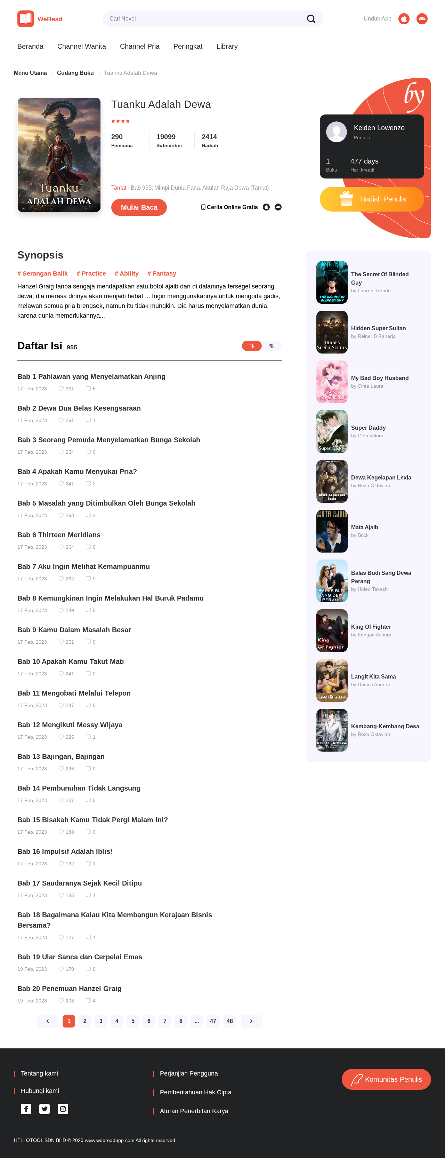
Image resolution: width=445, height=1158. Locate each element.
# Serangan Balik (42, 273)
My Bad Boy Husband (380, 378)
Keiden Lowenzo (379, 128)
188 (70, 832)
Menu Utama (30, 73)
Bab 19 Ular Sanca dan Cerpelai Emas (79, 957)
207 (70, 800)
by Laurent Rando (371, 290)
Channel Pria (140, 46)
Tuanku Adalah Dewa (130, 73)
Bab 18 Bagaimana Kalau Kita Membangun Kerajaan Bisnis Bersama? (114, 920)
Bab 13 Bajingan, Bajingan (61, 756)
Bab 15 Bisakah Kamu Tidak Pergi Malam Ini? (92, 820)
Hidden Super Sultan (378, 328)
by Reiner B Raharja (373, 336)
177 (70, 937)
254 (70, 452)
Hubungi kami (40, 1090)
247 (70, 705)
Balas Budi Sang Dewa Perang (381, 577)
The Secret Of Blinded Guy (380, 278)
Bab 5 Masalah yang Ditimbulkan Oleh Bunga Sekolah (106, 503)
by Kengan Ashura (371, 634)
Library (227, 46)
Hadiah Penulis (382, 199)
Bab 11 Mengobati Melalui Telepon (74, 693)
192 (70, 863)
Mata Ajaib (364, 527)
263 (70, 515)
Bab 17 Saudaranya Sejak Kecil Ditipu (79, 883)
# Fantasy (161, 273)
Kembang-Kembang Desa (385, 726)
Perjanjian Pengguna (189, 1073)
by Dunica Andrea (370, 684)
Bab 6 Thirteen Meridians (58, 535)
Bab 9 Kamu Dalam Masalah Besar (74, 630)
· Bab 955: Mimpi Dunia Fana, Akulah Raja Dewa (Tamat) (190, 188)
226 (70, 768)
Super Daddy (368, 428)
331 (70, 388)
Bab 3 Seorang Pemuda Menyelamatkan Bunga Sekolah (108, 440)
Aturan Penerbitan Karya (194, 1111)
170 (70, 969)
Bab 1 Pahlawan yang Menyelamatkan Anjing (91, 376)
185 (70, 895)
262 (70, 578)
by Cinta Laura (367, 386)
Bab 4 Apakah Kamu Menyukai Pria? (77, 471)
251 (70, 642)
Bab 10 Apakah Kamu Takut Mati (70, 661)
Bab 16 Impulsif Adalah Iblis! (65, 851)
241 (70, 483)
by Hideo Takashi (370, 589)
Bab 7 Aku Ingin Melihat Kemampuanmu (83, 566)
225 (70, 737)
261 (70, 420)
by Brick (360, 535)
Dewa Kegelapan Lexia (381, 478)
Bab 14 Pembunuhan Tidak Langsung (78, 788)
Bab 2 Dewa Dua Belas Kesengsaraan (79, 408)
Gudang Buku (75, 73)
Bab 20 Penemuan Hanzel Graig (69, 988)
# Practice (91, 273)
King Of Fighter (371, 627)
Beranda (30, 46)
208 (70, 1001)
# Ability (127, 273)
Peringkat (188, 46)
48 (230, 1021)
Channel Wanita (81, 46)
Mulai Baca (139, 207)
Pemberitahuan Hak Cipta (196, 1092)
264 (70, 547)
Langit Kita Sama (373, 677)
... (197, 1021)
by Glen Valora (367, 435)
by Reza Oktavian (370, 734)
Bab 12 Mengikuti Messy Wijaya (69, 725)
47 (213, 1021)
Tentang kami (39, 1073)
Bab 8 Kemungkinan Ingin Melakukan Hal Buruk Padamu (110, 598)
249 (70, 610)
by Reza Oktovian (370, 485)
